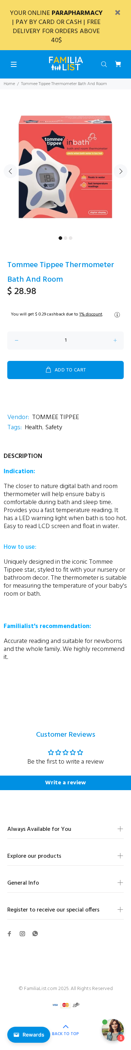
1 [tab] (60, 238)
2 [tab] (65, 238)
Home (9, 84)
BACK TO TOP (65, 1034)
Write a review (65, 783)
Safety (53, 427)
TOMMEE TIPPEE (55, 417)
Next (120, 171)
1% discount (90, 314)
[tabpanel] (65, 166)
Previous (10, 171)
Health (33, 427)
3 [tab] (70, 238)
